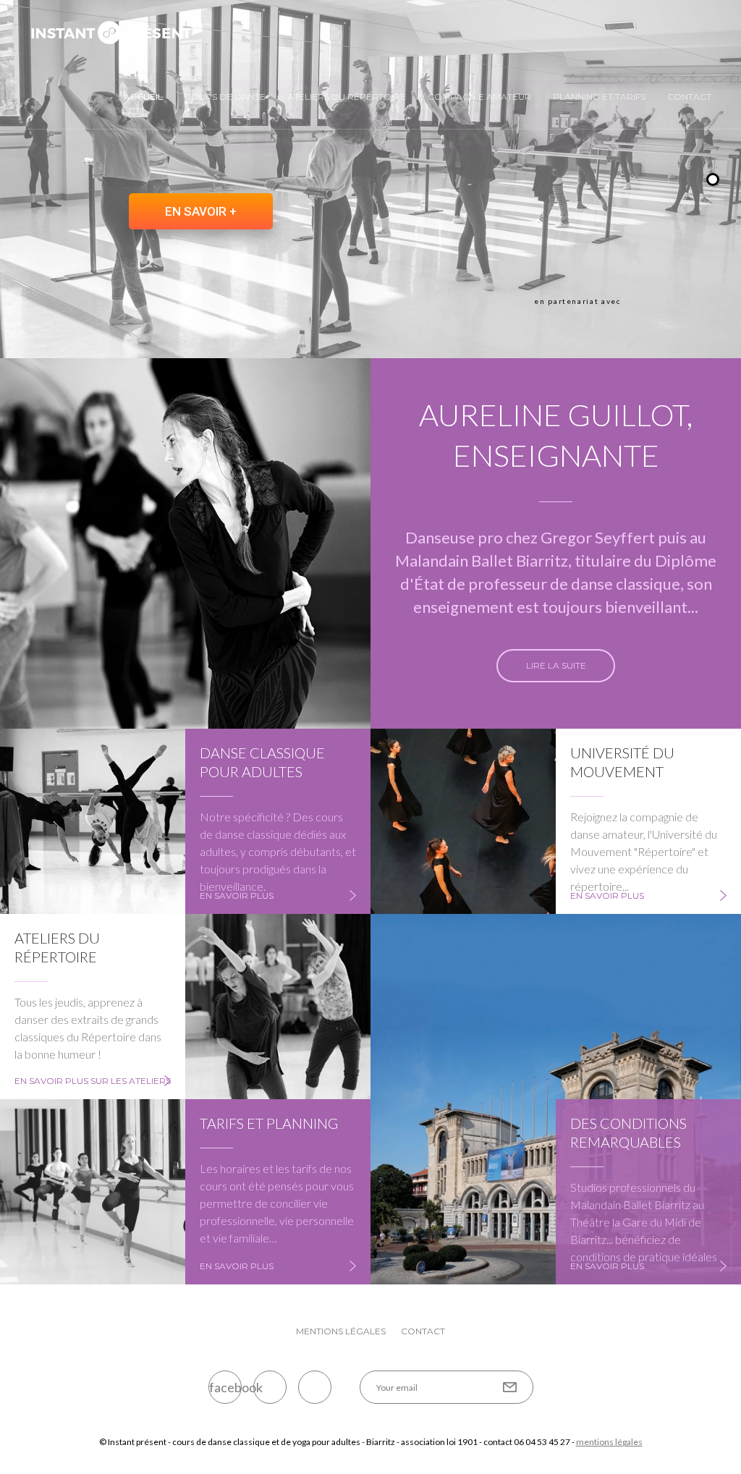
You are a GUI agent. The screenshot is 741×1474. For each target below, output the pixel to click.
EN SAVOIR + (201, 211)
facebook (225, 1387)
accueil (143, 96)
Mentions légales (341, 1331)
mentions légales (609, 1441)
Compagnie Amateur (479, 96)
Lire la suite (556, 665)
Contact (689, 96)
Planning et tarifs (599, 96)
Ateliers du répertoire (346, 96)
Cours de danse (225, 96)
